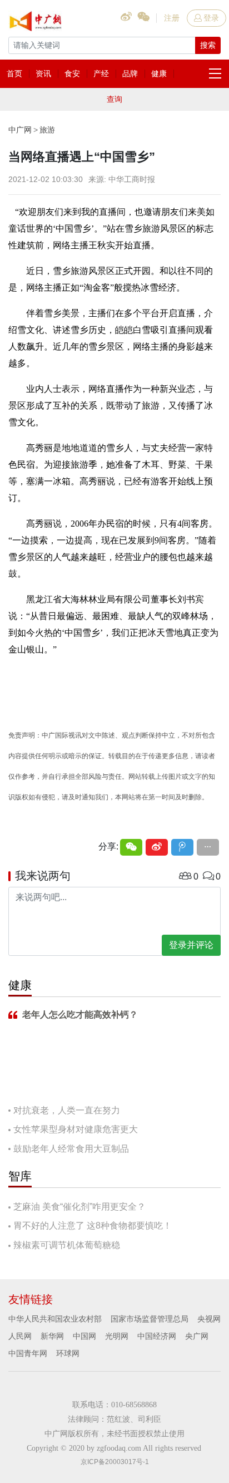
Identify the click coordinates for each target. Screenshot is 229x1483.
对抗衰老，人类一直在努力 (66, 1110)
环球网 (67, 1353)
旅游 (47, 129)
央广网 (196, 1336)
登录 (211, 17)
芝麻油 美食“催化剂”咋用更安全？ (79, 1206)
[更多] (208, 847)
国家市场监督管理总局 (149, 1318)
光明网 (116, 1336)
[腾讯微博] (182, 847)
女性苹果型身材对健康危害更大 (75, 1129)
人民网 (20, 1336)
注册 (172, 17)
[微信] (131, 847)
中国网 (84, 1336)
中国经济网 (156, 1336)
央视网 (209, 1318)
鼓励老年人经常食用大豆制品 (71, 1148)
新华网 (52, 1336)
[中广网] (36, 19)
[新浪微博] (157, 847)
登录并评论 (191, 945)
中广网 (20, 129)
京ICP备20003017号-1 (115, 1462)
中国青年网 (27, 1353)
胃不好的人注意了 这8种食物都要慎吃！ (92, 1225)
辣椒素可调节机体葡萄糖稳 (66, 1245)
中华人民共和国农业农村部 (55, 1318)
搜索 (208, 45)
